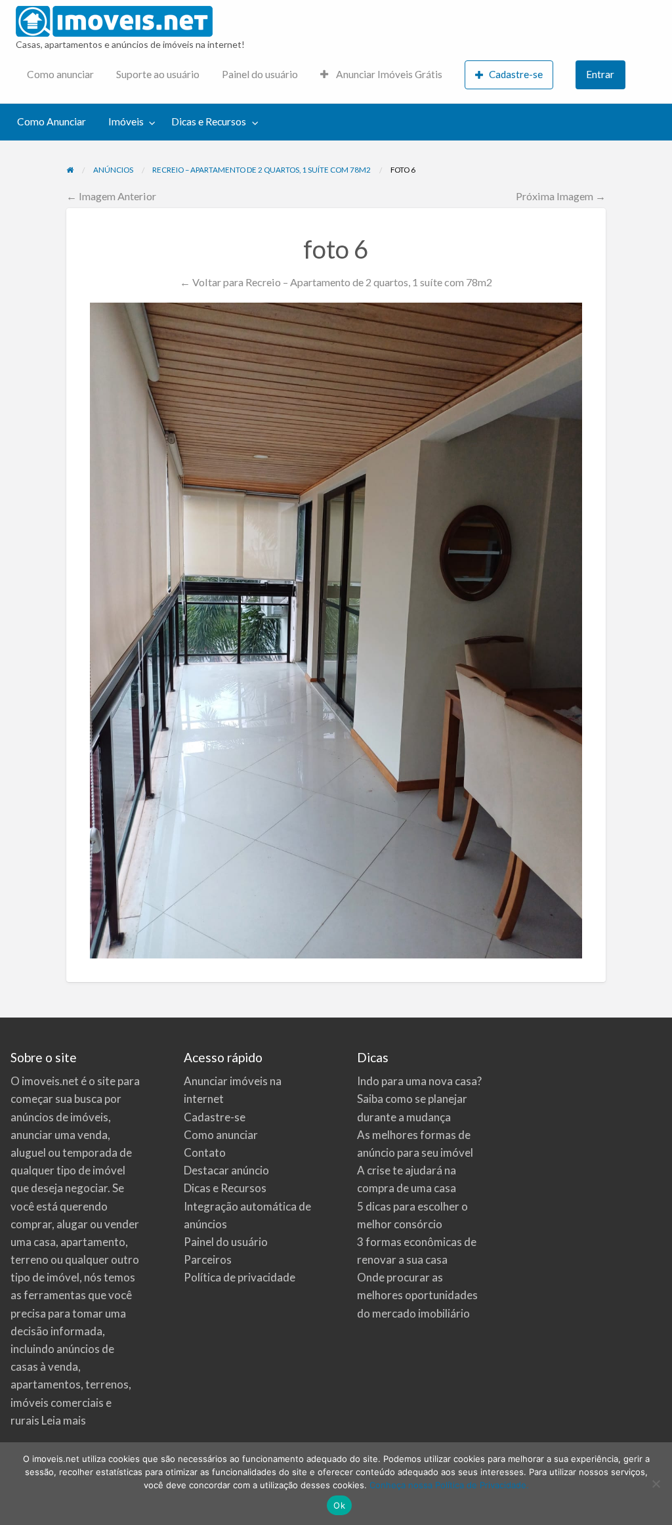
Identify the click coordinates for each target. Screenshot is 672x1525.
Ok (339, 1505)
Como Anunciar (51, 121)
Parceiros (208, 1259)
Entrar (600, 74)
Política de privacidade (239, 1277)
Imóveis (126, 121)
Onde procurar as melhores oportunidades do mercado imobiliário (417, 1295)
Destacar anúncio (226, 1170)
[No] (655, 1483)
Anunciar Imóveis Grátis (388, 74)
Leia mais (63, 1420)
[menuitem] (60, 75)
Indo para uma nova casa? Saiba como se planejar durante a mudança (419, 1098)
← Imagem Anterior (111, 196)
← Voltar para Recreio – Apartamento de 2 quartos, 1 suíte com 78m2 (336, 282)
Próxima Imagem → (561, 196)
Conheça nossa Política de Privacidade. (449, 1485)
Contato (205, 1152)
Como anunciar (60, 74)
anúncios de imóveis (59, 1117)
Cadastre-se (516, 74)
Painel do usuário (260, 74)
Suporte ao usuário (158, 74)
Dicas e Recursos (208, 121)
